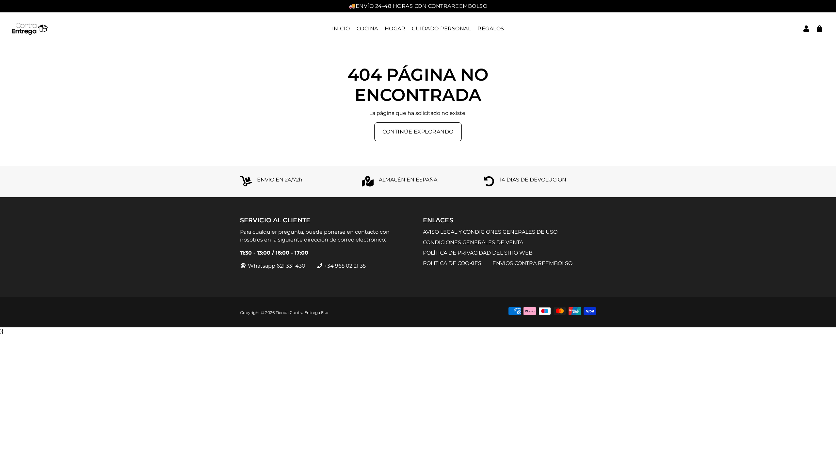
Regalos (490, 28)
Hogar (395, 28)
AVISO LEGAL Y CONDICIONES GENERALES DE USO (490, 232)
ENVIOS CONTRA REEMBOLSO (532, 263)
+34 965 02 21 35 (344, 266)
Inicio (341, 28)
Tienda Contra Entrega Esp (302, 312)
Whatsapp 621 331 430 (276, 266)
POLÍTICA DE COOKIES (452, 263)
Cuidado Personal (441, 28)
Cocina (367, 28)
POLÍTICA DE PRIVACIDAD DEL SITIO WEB (478, 253)
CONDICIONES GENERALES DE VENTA (473, 242)
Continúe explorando (418, 132)
